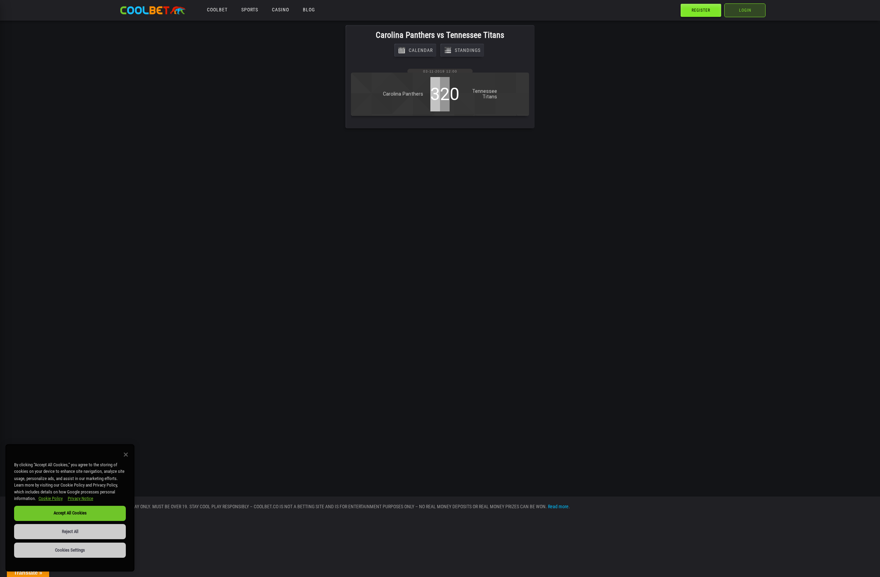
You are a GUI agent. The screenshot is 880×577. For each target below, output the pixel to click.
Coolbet (217, 9)
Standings (468, 50)
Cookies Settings (70, 550)
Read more (558, 506)
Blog (309, 9)
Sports (249, 9)
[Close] (125, 454)
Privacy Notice (80, 498)
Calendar (421, 50)
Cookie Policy (50, 498)
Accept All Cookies (70, 512)
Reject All (70, 531)
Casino (280, 9)
